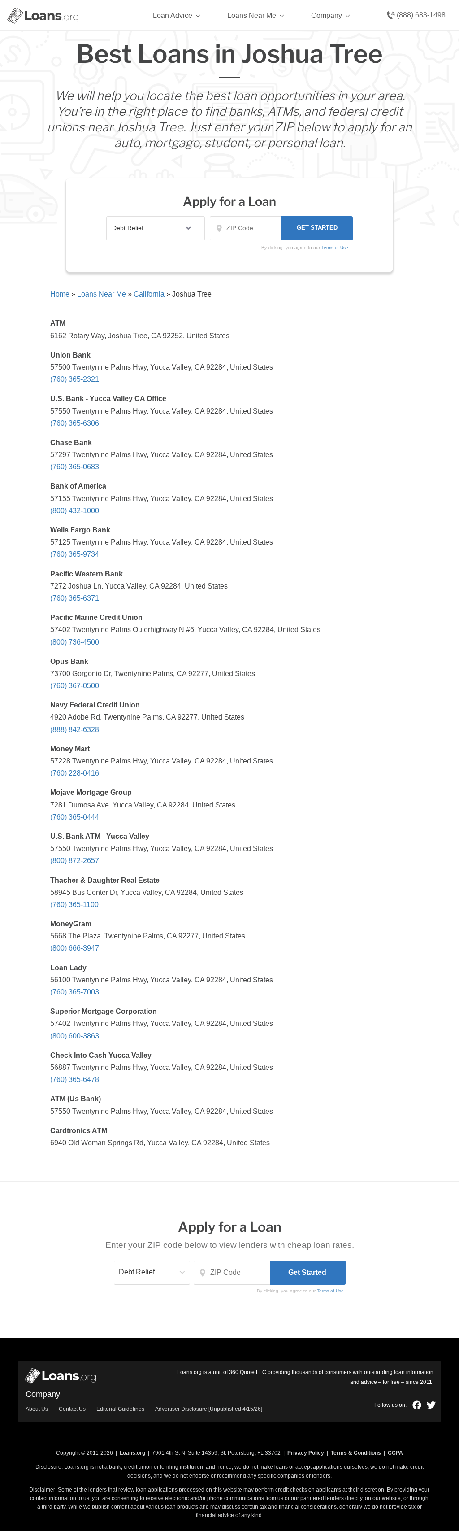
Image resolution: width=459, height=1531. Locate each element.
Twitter (431, 1405)
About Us (37, 1409)
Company (326, 15)
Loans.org (132, 1453)
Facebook (417, 1405)
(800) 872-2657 (74, 860)
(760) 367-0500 (74, 685)
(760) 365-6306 (74, 423)
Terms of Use (330, 1290)
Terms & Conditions (356, 1453)
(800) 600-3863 (74, 1036)
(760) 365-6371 (74, 598)
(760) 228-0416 (74, 773)
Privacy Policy (305, 1453)
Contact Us (72, 1409)
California (149, 294)
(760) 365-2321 (74, 379)
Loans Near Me (251, 15)
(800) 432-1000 (74, 511)
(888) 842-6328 (74, 729)
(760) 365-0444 (74, 817)
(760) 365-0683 (74, 467)
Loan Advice (172, 15)
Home (59, 294)
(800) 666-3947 (74, 948)
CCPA (395, 1453)
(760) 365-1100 (74, 904)
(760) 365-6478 (74, 1079)
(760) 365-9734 (74, 554)
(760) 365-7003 (74, 992)
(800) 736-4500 (74, 642)
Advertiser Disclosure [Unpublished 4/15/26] (208, 1409)
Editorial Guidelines (120, 1409)
